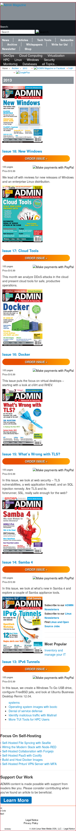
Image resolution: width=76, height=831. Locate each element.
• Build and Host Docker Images (21, 759)
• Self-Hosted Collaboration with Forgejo (27, 751)
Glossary (7, 829)
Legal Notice (32, 820)
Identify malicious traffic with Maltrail (33, 715)
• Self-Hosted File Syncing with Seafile (25, 743)
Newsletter (9, 49)
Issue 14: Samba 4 (17, 562)
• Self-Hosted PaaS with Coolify (21, 755)
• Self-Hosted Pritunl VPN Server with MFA (28, 764)
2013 (25, 68)
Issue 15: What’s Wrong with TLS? (31, 453)
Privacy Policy (31, 823)
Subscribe (66, 40)
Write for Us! (60, 44)
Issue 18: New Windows (22, 151)
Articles (23, 40)
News (5, 40)
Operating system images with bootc (33, 707)
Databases (30, 64)
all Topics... (49, 64)
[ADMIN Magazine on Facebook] (49, 68)
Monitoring (10, 64)
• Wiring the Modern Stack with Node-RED (28, 747)
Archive (12, 44)
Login (70, 68)
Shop (28, 49)
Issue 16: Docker (16, 354)
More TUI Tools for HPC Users (29, 719)
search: (4, 26)
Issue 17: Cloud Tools (20, 250)
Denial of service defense (25, 711)
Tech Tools (44, 40)
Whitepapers (34, 44)
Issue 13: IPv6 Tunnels (21, 661)
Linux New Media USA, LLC (48, 828)
